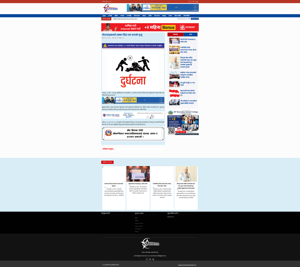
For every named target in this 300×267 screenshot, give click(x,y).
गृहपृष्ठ (104, 16)
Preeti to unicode (139, 226)
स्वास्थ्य (170, 16)
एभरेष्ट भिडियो (186, 16)
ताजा (190, 34)
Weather (137, 232)
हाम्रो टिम (136, 221)
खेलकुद (164, 16)
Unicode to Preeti (139, 223)
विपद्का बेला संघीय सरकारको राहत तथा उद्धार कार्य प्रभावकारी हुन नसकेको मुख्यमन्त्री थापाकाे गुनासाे (132, 20)
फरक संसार (157, 16)
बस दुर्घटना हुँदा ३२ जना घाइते (187, 84)
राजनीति (110, 16)
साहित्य (144, 16)
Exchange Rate (138, 229)
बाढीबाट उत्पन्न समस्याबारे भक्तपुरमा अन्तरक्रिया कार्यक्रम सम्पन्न (188, 75)
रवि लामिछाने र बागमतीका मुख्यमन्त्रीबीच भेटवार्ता (188, 102)
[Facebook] (147, 259)
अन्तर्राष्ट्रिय (129, 16)
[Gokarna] (133, 135)
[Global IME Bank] (133, 116)
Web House (193, 265)
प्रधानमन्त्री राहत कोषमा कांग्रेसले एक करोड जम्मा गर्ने (187, 93)
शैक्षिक (116, 16)
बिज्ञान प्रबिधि (178, 16)
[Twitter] (150, 259)
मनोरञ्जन (122, 16)
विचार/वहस (137, 16)
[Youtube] (153, 259)
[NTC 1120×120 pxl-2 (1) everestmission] (133, 101)
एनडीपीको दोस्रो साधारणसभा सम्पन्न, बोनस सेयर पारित (188, 50)
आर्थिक (150, 16)
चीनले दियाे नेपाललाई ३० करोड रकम (188, 40)
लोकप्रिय (175, 34)
